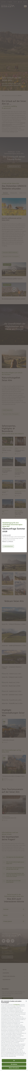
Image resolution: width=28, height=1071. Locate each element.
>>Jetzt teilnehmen (8, 546)
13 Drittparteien (16, 1004)
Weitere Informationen (14, 1067)
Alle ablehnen (14, 1064)
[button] (26, 1001)
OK (14, 1060)
